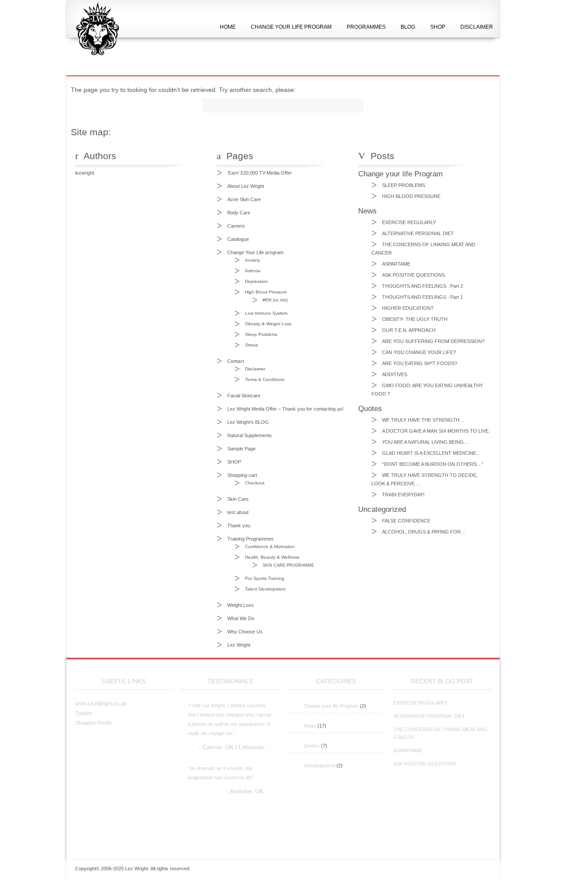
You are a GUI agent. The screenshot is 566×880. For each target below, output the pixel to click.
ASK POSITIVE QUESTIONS (413, 275)
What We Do (240, 618)
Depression (256, 281)
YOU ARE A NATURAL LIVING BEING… (425, 442)
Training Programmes (250, 538)
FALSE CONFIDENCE (406, 520)
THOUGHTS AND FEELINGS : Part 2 (422, 286)
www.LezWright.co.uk (100, 704)
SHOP (234, 462)
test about (238, 512)
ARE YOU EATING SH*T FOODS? (419, 363)
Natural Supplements (249, 435)
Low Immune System (266, 313)
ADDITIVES (394, 374)
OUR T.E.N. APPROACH (409, 330)
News (310, 725)
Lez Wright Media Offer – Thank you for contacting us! (285, 408)
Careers (236, 226)
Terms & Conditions (264, 379)
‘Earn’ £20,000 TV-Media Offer (259, 172)
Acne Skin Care (244, 199)
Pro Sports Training (264, 578)
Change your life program (291, 27)
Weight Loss (240, 605)
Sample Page (241, 448)
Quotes (312, 745)
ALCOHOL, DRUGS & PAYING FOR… (424, 531)
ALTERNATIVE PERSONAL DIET (418, 233)
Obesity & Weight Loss (268, 323)
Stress (251, 345)
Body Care (238, 212)
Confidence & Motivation (270, 546)
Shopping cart (242, 475)
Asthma (252, 270)
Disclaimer (476, 27)
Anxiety (252, 260)
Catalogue (238, 239)
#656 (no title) (275, 300)
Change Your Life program (255, 252)
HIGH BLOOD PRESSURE (411, 196)
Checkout (254, 482)
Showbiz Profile (94, 723)
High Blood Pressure (266, 292)
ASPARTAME (396, 264)
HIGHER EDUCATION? (407, 308)
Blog (408, 27)
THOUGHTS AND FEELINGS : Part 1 (422, 297)
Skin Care (238, 499)
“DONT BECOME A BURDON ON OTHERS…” (432, 464)
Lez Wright (238, 645)
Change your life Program (331, 706)
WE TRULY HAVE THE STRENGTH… (423, 420)
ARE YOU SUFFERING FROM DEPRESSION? (433, 341)
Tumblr (83, 713)
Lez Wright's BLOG (248, 422)
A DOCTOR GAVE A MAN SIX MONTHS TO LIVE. (436, 431)
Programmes (366, 27)
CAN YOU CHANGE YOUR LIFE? (419, 352)
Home (228, 27)
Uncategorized (319, 765)
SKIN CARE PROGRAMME (288, 565)
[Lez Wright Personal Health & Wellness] (95, 64)
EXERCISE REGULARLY (409, 222)
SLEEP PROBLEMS (403, 185)
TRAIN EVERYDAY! (403, 494)
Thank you (238, 525)
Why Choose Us (245, 631)
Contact (235, 361)
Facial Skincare (243, 395)
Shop (437, 27)
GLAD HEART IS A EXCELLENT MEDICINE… (431, 453)
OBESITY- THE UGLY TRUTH (414, 319)
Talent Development (265, 589)
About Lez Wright (245, 186)
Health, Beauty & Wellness (272, 557)
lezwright (84, 172)
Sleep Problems (261, 334)
